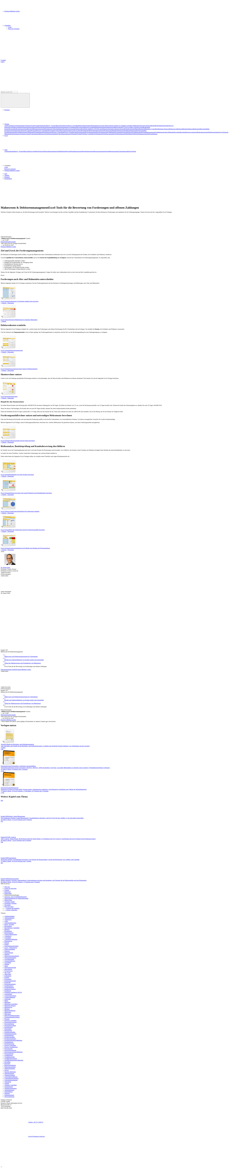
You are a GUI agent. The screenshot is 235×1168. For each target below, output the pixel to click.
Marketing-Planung (163, 129)
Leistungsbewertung (112, 129)
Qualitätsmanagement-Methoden (164, 132)
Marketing (142, 129)
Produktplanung (131, 130)
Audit (33, 125)
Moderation (196, 129)
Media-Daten (8, 900)
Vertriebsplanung (119, 134)
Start (5, 173)
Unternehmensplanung (64, 134)
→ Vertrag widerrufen (10, 910)
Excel (6, 135)
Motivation (203, 129)
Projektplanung (38, 132)
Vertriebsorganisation (108, 134)
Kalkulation (146, 127)
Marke (137, 129)
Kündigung (78, 129)
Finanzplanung (32, 127)
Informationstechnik (109, 127)
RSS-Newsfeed (8, 906)
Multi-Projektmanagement (11, 1015)
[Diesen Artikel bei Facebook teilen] (14, 590)
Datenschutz (8, 893)
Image (101, 127)
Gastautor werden (9, 901)
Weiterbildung (128, 134)
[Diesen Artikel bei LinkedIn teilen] (69, 590)
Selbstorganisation (213, 132)
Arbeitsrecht (27, 125)
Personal (33, 130)
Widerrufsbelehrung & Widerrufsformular (16, 898)
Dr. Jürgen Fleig (5, 567)
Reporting (183, 132)
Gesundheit (91, 127)
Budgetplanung (95, 125)
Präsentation (92, 130)
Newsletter (7, 905)
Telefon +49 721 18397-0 (35, 1122)
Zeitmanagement (142, 134)
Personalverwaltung (75, 130)
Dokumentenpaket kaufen (8, 242)
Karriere (6, 129)
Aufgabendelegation (41, 125)
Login (10, 27)
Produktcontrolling (109, 130)
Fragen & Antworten (10, 888)
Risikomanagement (202, 132)
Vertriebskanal (98, 134)
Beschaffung (60, 125)
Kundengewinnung (69, 129)
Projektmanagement (10, 132)
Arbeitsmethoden (19, 125)
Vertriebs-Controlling (88, 134)
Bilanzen (81, 125)
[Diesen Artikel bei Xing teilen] (97, 590)
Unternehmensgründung (50, 134)
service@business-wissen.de (36, 1136)
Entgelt (153, 125)
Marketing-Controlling (151, 129)
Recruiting (177, 132)
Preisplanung (100, 130)
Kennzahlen (12, 129)
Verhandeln (74, 134)
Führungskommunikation (49, 127)
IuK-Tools (134, 127)
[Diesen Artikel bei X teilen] (42, 590)
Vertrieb (79, 134)
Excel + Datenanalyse (10, 947)
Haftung (97, 127)
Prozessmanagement (91, 132)
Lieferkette (132, 129)
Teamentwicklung (25, 134)
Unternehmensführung (36, 134)
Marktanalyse (173, 129)
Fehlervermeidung (17, 127)
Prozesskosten (81, 132)
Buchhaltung (87, 125)
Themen (6, 124)
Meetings (179, 129)
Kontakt (6, 890)
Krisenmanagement (39, 129)
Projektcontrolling (141, 130)
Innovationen (119, 127)
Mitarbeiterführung (187, 129)
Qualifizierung (128, 132)
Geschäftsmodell (73, 127)
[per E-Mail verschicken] (124, 590)
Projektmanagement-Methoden (25, 132)
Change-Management (106, 125)
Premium (7, 110)
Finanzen (25, 127)
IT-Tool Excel (127, 127)
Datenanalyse (143, 125)
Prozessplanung (119, 132)
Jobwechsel (140, 127)
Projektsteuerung (47, 132)
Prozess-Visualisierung (70, 132)
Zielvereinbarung (152, 134)
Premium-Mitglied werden (12, 170)
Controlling (122, 125)
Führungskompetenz (62, 127)
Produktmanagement (121, 130)
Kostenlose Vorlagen (10, 903)
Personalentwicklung (54, 130)
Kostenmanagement (22, 129)
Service (221, 132)
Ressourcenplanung (191, 132)
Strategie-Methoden (10, 1072)
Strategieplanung (15, 134)
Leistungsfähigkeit (123, 129)
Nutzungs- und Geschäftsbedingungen (15, 897)
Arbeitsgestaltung (9, 125)
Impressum (7, 892)
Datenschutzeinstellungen (11, 895)
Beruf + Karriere (51, 125)
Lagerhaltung (102, 129)
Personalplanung (65, 130)
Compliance (115, 125)
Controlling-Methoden (132, 125)
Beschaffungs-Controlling (71, 125)
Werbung (135, 134)
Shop (5, 150)
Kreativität (31, 129)
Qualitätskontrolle (137, 132)
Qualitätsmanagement (149, 132)
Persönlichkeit (85, 130)
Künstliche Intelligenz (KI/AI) (90, 129)
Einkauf (149, 125)
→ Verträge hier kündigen (11, 908)
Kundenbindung (58, 129)
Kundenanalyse (49, 129)
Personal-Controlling (42, 130)
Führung (39, 127)
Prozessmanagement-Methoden (106, 132)
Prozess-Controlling (58, 132)
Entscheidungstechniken (163, 125)
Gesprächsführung (83, 127)
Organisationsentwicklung (23, 130)
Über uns (7, 887)
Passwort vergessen (13, 29)
